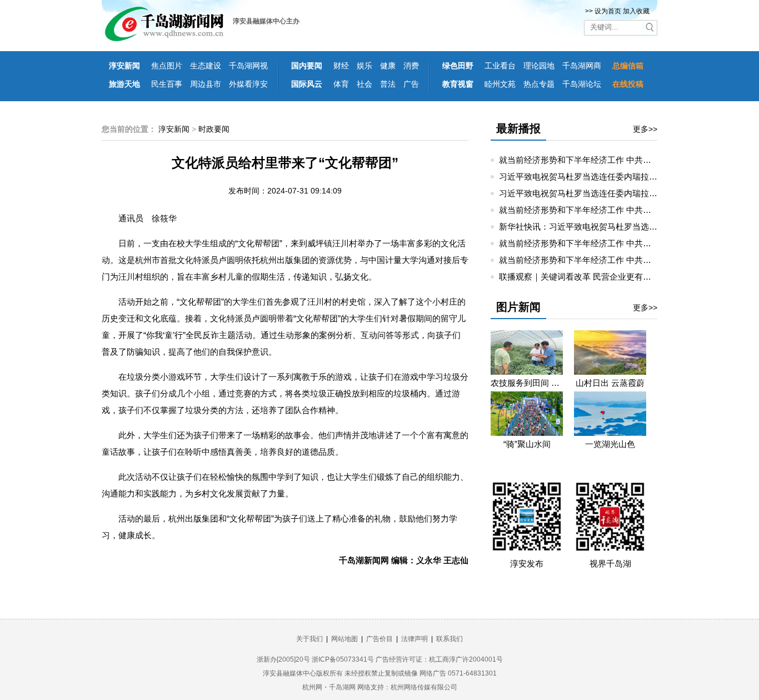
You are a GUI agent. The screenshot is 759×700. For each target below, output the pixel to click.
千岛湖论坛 (581, 84)
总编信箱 (627, 65)
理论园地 (539, 65)
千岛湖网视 (248, 65)
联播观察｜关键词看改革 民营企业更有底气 (579, 276)
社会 (364, 84)
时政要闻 (213, 129)
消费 (411, 65)
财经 (341, 65)
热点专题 (539, 84)
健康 (388, 65)
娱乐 (364, 65)
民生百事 (166, 84)
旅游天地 (124, 84)
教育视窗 (457, 84)
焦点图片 (166, 65)
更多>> (645, 129)
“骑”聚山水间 (527, 444)
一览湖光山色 (610, 444)
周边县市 (205, 84)
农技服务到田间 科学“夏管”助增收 (527, 383)
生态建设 (205, 65)
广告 (411, 84)
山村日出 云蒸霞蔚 (610, 383)
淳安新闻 (124, 65)
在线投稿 (627, 84)
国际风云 (306, 84)
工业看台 (500, 65)
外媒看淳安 (248, 84)
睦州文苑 (500, 84)
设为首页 (608, 11)
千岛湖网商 (581, 65)
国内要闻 (306, 65)
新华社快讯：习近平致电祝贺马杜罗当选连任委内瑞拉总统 (607, 226)
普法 (388, 84)
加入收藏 (636, 11)
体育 (341, 84)
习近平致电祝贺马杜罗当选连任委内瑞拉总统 (582, 176)
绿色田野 (457, 65)
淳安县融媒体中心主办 (266, 21)
